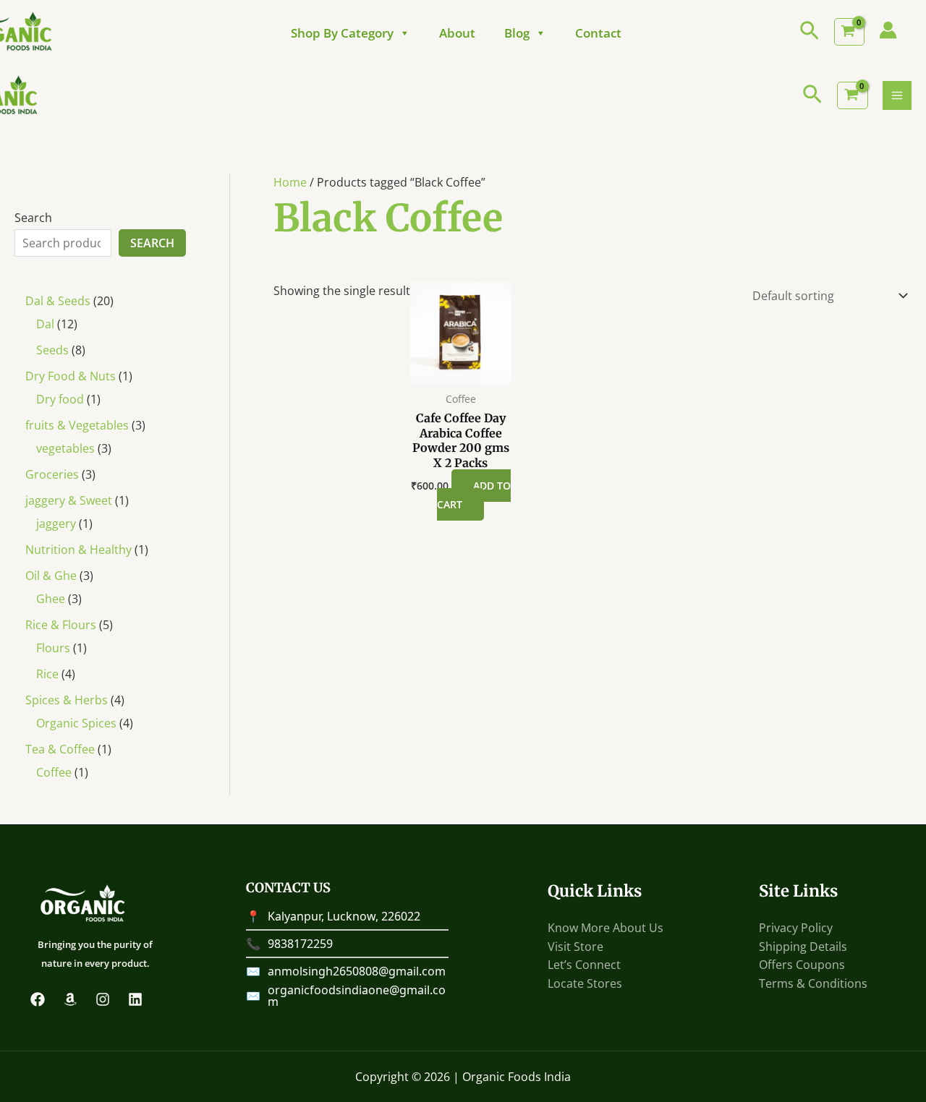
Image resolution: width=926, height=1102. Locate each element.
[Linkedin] (135, 999)
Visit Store (575, 946)
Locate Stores (585, 983)
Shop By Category (342, 33)
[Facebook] (37, 999)
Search (33, 218)
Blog (517, 33)
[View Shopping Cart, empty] (849, 32)
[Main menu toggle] (897, 95)
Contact (598, 33)
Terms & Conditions (813, 983)
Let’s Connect (584, 965)
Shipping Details (803, 946)
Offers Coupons (802, 965)
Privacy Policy (796, 928)
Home (290, 182)
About (457, 33)
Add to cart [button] (474, 495)
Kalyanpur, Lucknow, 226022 (344, 916)
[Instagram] (102, 999)
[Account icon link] (888, 30)
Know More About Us (605, 928)
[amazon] (70, 999)
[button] (809, 31)
